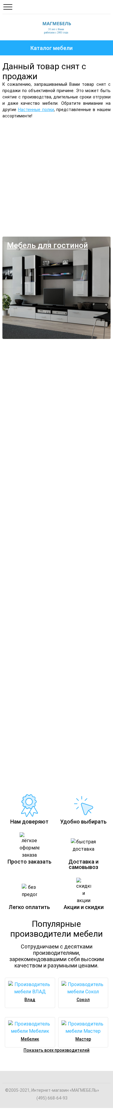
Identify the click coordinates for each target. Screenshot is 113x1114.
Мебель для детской (30, 361)
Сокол (83, 999)
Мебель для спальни (45, 133)
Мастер (83, 1039)
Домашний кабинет (27, 695)
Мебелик (30, 1039)
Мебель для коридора (33, 583)
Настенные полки (36, 109)
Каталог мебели (51, 48)
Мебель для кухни (25, 472)
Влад (29, 999)
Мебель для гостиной (47, 245)
